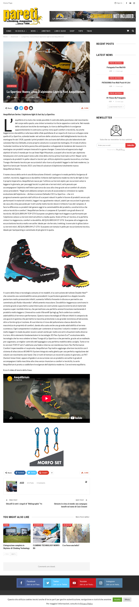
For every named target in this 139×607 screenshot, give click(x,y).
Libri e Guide (60, 31)
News (33, 31)
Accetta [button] (117, 599)
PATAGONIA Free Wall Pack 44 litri (116, 82)
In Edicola (20, 31)
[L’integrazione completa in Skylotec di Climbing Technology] (17, 533)
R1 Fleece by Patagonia (116, 98)
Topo (80, 31)
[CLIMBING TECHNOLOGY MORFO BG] (46, 533)
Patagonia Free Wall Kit (116, 67)
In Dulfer (67, 525)
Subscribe (130, 145)
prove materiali (116, 63)
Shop (72, 31)
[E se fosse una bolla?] (76, 533)
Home (8, 31)
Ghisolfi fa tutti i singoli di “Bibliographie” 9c (24, 504)
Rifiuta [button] (127, 599)
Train (89, 31)
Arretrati (46, 31)
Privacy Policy (86, 603)
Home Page (7, 3)
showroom (12, 86)
